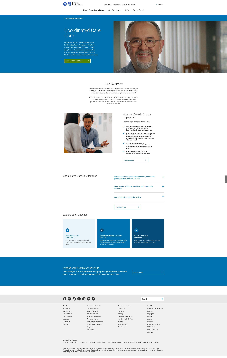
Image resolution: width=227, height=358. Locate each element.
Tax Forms (90, 329)
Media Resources (152, 329)
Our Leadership (67, 314)
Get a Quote (121, 327)
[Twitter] (79, 300)
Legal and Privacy (92, 308)
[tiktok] (74, 300)
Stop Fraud (90, 327)
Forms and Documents (125, 316)
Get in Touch (138, 272)
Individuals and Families (155, 308)
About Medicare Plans (94, 316)
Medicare (150, 311)
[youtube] (88, 300)
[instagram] (69, 300)
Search (145, 299)
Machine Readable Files (125, 319)
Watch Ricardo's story (74, 61)
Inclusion (66, 319)
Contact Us (121, 308)
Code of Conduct (92, 311)
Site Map (150, 332)
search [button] (160, 4)
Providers (150, 316)
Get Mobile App (122, 324)
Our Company (67, 311)
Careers (65, 324)
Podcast (120, 322)
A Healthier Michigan (153, 324)
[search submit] (162, 299)
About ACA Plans (92, 314)
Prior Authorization (93, 319)
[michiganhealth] (93, 300)
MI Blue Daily (151, 327)
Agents (149, 319)
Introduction (66, 308)
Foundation (66, 322)
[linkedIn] (83, 300)
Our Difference (67, 316)
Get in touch (129, 160)
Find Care (121, 311)
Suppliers (150, 322)
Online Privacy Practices (94, 324)
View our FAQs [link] (121, 207)
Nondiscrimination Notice (95, 322)
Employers (150, 314)
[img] (170, 47)
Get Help (120, 314)
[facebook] (64, 300)
